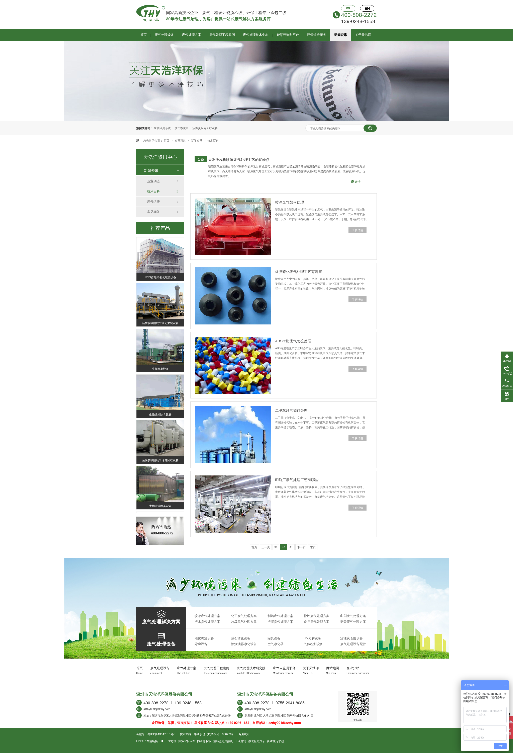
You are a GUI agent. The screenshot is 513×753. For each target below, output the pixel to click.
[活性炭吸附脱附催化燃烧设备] (160, 294)
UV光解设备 (312, 638)
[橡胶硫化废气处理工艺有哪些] (233, 295)
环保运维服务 (316, 34)
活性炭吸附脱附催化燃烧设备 (160, 315)
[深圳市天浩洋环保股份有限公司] (150, 20)
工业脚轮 (240, 741)
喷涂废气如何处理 (289, 202)
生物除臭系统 (162, 128)
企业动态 (153, 181)
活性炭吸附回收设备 (205, 128)
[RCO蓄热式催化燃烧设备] (160, 248)
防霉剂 (172, 741)
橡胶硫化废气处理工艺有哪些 (298, 271)
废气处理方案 (191, 34)
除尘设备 (201, 644)
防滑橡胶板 (204, 741)
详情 (358, 181)
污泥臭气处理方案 (280, 621)
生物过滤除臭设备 (160, 498)
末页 (313, 547)
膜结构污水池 (275, 741)
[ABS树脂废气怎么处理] (233, 365)
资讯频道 (181, 140)
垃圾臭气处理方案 (244, 621)
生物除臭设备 (160, 361)
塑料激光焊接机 (223, 741)
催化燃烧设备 (204, 638)
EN (367, 8)
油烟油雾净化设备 (244, 644)
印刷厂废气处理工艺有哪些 (296, 479)
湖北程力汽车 (256, 741)
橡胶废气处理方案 (316, 615)
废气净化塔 (182, 128)
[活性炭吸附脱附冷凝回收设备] (160, 431)
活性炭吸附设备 (351, 638)
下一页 (301, 547)
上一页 (266, 547)
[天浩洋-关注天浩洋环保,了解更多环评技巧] (256, 120)
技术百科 (213, 140)
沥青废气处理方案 (353, 621)
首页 (143, 34)
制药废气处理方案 (280, 615)
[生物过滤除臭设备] (160, 477)
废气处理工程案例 (222, 34)
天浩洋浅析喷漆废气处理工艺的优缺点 (239, 159)
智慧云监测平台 (288, 34)
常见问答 (153, 211)
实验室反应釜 (186, 741)
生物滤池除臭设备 (160, 407)
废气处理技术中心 (256, 34)
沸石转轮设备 (240, 638)
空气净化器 (276, 644)
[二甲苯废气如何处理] (233, 434)
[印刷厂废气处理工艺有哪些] (233, 504)
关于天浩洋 (363, 34)
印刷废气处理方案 (353, 615)
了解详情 (357, 230)
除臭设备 (274, 638)
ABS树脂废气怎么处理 (293, 340)
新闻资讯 (340, 34)
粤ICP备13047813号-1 (161, 734)
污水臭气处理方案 (207, 621)
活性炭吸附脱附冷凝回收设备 (160, 453)
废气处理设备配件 (353, 644)
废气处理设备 (164, 34)
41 (291, 547)
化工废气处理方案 (244, 615)
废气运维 (153, 201)
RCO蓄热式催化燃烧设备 (160, 270)
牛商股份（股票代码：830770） (214, 734)
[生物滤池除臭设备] (160, 385)
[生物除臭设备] (160, 339)
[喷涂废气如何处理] (233, 226)
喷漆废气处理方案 (207, 615)
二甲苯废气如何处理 (291, 410)
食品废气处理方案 (316, 621)
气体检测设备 (313, 644)
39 (276, 547)
